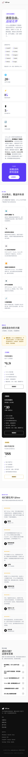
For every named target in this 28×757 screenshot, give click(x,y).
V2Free (7, 2)
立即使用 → (14, 177)
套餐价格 (4, 722)
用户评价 (4, 725)
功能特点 (4, 720)
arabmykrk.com (14, 750)
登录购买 (14, 386)
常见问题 (4, 727)
